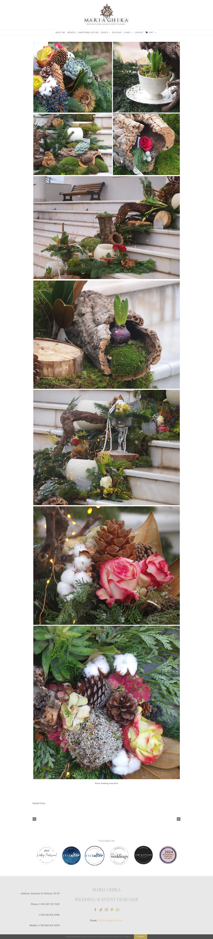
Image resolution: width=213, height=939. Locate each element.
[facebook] (95, 909)
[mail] (117, 909)
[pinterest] (112, 909)
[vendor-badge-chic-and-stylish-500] (143, 846)
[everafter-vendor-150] (71, 847)
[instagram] (106, 909)
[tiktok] (100, 909)
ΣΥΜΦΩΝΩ (140, 937)
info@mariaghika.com (110, 920)
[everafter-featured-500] (94, 847)
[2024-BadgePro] (168, 846)
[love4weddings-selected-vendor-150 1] (119, 847)
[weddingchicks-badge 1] (47, 845)
